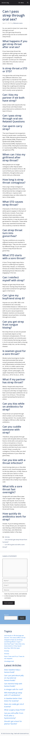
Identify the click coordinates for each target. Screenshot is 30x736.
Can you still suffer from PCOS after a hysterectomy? (13, 715)
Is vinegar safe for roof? (13, 689)
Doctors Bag (5, 2)
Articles (7, 537)
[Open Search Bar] (27, 2)
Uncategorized (9, 661)
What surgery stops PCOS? (14, 710)
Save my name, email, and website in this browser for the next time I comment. (15, 596)
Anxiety (6, 651)
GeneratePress (24, 733)
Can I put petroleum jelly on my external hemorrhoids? (14, 677)
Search (6, 615)
